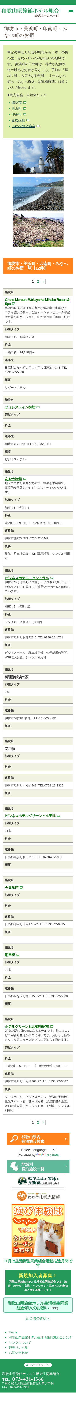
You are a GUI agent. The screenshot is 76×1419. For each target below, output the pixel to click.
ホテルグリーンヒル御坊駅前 (27, 1026)
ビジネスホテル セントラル (27, 578)
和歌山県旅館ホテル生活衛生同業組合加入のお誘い (38, 1305)
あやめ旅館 (13, 479)
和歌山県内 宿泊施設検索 (33, 1139)
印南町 (17, 114)
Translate (52, 1155)
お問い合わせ (18, 1352)
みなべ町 (18, 120)
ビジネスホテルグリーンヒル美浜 (30, 816)
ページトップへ (39, 1364)
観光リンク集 (18, 1347)
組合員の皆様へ (38, 1318)
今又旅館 (11, 888)
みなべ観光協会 (23, 126)
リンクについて (20, 1342)
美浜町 (17, 108)
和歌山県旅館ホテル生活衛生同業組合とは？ (40, 1337)
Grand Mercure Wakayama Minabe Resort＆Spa (37, 302)
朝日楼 (10, 955)
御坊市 (17, 102)
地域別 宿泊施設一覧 (33, 1166)
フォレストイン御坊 (20, 407)
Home (13, 1332)
